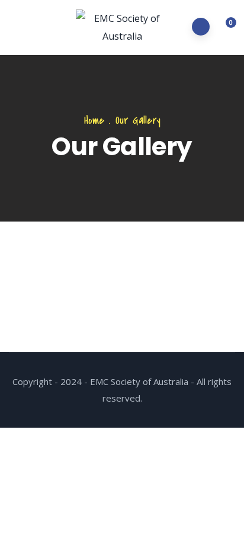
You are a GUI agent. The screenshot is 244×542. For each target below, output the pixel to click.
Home (94, 121)
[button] (224, 27)
